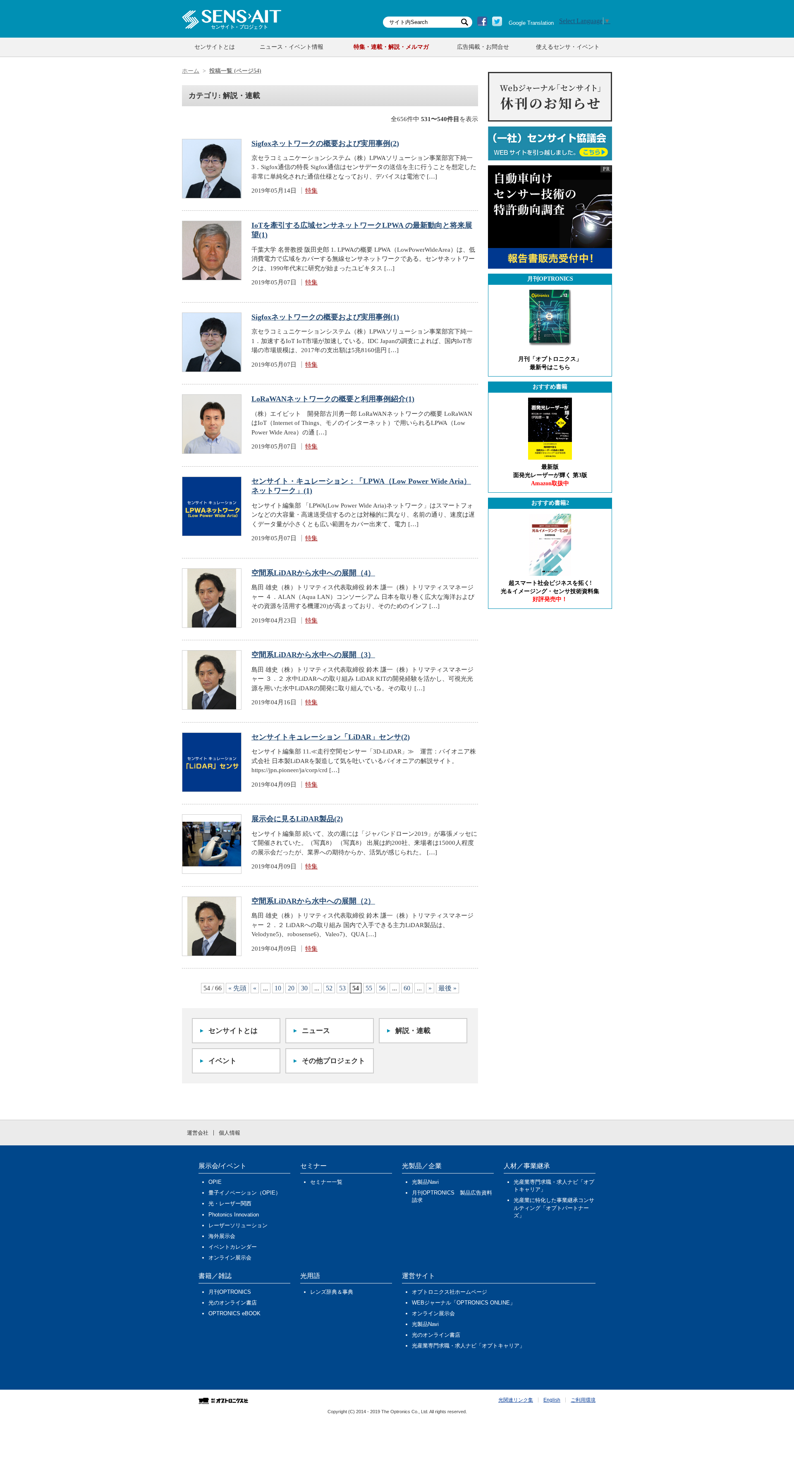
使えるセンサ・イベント (568, 47)
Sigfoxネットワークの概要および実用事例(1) (325, 317)
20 (291, 988)
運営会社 (197, 1133)
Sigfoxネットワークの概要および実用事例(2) (325, 143)
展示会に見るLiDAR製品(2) (297, 819)
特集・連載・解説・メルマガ (391, 47)
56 (382, 988)
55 (369, 988)
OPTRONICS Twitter (497, 21)
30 (304, 988)
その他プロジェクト (333, 1061)
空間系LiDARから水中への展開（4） (313, 573)
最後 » (447, 988)
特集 (311, 190)
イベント (222, 1061)
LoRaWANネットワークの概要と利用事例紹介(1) (332, 399)
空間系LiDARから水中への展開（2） (313, 901)
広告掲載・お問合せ (483, 47)
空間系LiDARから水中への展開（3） (313, 655)
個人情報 (229, 1133)
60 (407, 988)
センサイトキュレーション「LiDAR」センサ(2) (330, 737)
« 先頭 (237, 988)
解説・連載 (412, 1031)
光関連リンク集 (515, 1400)
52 (329, 988)
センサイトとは (214, 47)
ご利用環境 (583, 1400)
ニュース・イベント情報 (291, 47)
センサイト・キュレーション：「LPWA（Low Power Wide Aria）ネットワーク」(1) (361, 486)
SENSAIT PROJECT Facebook (482, 21)
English (551, 1400)
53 (342, 988)
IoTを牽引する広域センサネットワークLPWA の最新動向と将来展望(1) (361, 230)
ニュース (316, 1031)
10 (278, 988)
